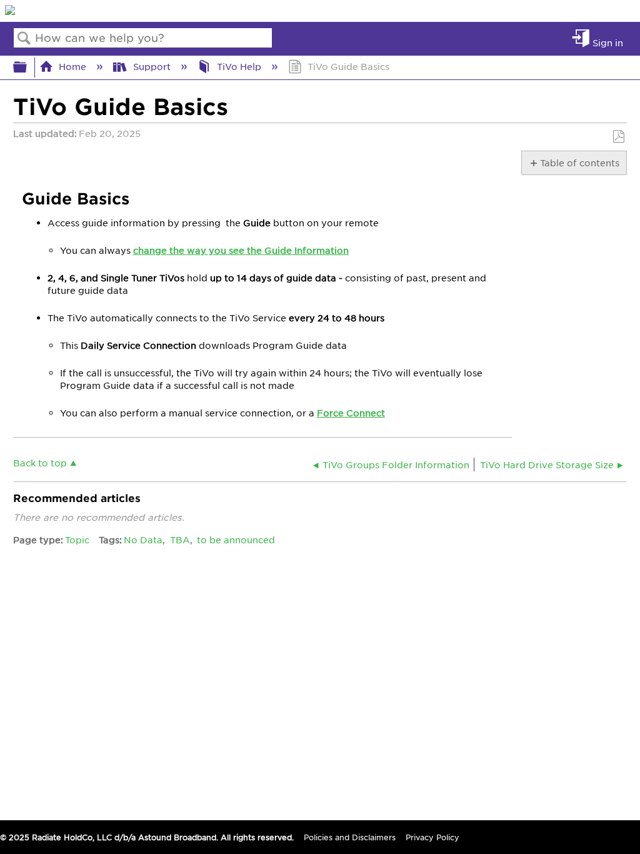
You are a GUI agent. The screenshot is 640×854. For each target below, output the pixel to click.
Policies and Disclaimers (350, 837)
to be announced (236, 539)
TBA (180, 539)
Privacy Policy (432, 837)
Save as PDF (618, 136)
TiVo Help (239, 66)
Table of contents (579, 162)
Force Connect (351, 412)
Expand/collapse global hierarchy (28, 67)
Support (151, 66)
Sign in (607, 42)
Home (72, 66)
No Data (143, 539)
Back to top (40, 462)
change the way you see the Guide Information (241, 250)
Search (24, 38)
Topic (77, 539)
